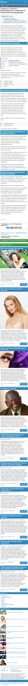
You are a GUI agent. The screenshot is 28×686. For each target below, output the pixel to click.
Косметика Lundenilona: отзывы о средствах (11, 516)
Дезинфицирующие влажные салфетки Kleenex (15, 22)
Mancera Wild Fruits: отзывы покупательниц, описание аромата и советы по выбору (18, 64)
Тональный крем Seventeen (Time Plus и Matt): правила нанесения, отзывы (13, 567)
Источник (3, 219)
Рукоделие (3, 595)
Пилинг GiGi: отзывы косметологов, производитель (12, 489)
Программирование (6, 597)
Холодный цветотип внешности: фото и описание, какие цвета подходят (13, 463)
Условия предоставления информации (10, 683)
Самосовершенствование (7, 604)
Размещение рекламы (15, 670)
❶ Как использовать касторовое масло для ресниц (13, 348)
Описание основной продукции (11, 19)
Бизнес (2, 598)
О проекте (3, 669)
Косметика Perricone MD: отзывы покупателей (11, 542)
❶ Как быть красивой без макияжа (12, 248)
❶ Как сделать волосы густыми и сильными (11, 289)
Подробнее (24, 284)
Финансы (3, 606)
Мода (2, 601)
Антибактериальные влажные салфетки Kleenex (15, 21)
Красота (2, 285)
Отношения (4, 603)
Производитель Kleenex (9, 18)
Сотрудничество (14, 669)
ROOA (5, 2)
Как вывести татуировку (8, 388)
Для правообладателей (15, 671)
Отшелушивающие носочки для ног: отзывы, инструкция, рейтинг (12, 435)
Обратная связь (4, 670)
